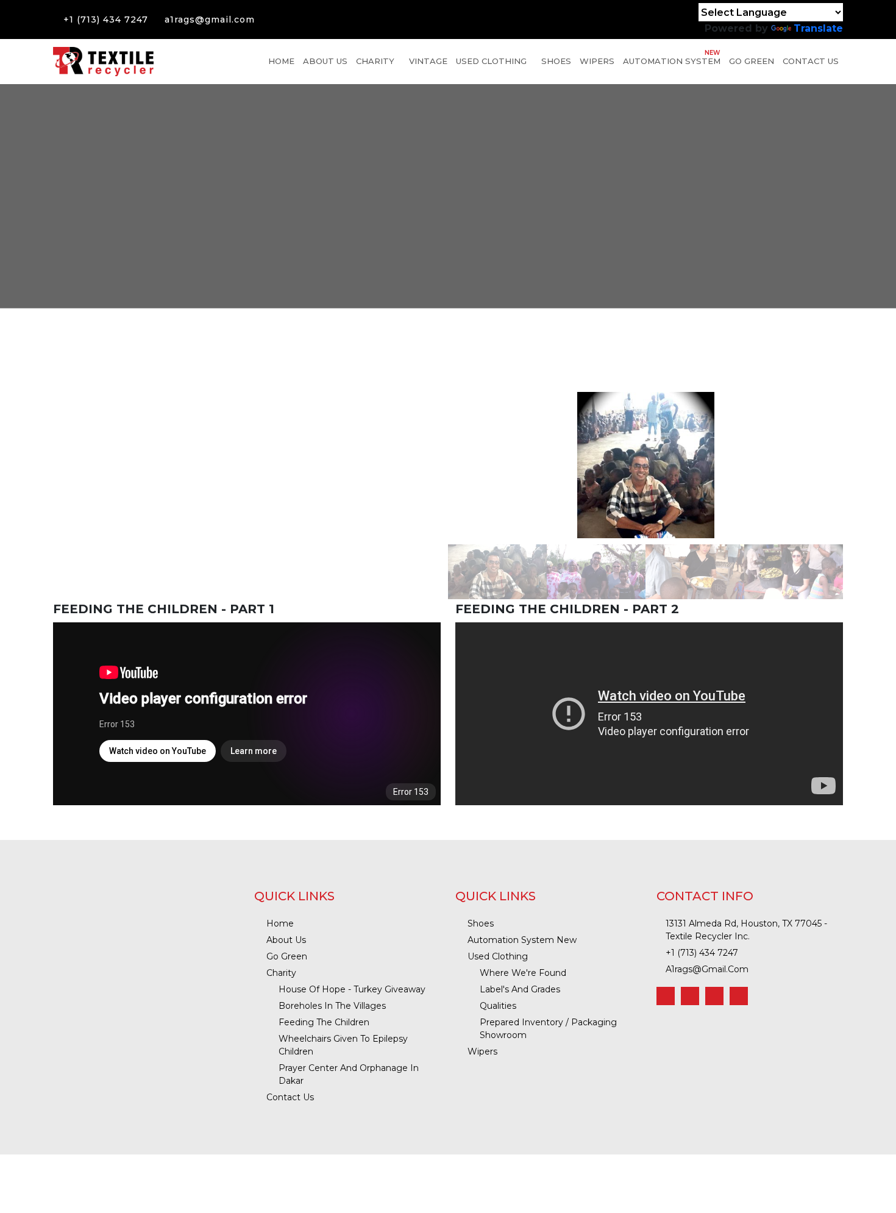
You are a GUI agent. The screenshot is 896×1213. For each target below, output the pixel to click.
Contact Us (811, 61)
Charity (375, 61)
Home (281, 61)
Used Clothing (491, 61)
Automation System (671, 57)
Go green (751, 61)
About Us (325, 61)
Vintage (428, 61)
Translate (818, 28)
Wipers (597, 61)
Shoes (556, 61)
